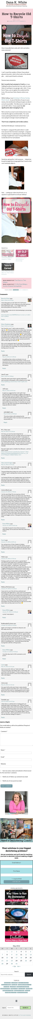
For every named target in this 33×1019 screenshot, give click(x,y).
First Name (16, 871)
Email (3, 757)
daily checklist (23, 982)
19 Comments (21, 21)
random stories (8, 990)
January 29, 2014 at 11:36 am (9, 588)
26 (26, 961)
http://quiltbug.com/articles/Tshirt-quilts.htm (14, 381)
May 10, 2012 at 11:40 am (9, 356)
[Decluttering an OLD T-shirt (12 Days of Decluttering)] (22, 253)
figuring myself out (24, 984)
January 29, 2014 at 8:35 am (8, 542)
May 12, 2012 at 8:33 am (8, 390)
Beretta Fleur (5, 298)
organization (5, 988)
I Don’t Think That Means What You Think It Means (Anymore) (8, 272)
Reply (3, 319)
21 (2, 961)
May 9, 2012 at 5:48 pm (7, 376)
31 (16, 964)
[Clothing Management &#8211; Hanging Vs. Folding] (8, 253)
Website (3, 764)
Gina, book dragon (7, 463)
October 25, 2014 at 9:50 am (10, 651)
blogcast (7, 982)
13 (31, 955)
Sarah (3, 540)
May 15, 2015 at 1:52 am (7, 684)
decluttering (6, 984)
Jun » (18, 966)
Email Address (16, 862)
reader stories (19, 990)
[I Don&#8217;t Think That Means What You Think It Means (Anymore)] (8, 266)
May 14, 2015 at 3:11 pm (7, 666)
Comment (4, 731)
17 (16, 958)
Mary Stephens (6, 324)
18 (21, 958)
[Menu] (16, 1001)
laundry (13, 986)
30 (12, 964)
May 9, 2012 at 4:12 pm (7, 300)
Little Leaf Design (25, 1015)
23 (12, 961)
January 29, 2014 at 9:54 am (8, 558)
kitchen (6, 986)
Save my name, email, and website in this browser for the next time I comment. (15, 772)
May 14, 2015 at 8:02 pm (10, 413)
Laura (3, 665)
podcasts (22, 988)
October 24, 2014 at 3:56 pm (8, 625)
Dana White (6, 524)
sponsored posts (10, 992)
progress (15, 289)
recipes (27, 990)
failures (14, 984)
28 (2, 964)
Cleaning (14, 982)
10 (16, 955)
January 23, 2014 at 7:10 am (8, 491)
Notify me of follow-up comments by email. (15, 777)
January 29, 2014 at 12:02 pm (10, 612)
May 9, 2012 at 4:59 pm (7, 326)
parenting (14, 988)
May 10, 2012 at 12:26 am (8, 431)
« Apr (14, 966)
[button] (25, 1007)
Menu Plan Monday (23, 986)
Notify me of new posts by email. (12, 781)
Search (16, 971)
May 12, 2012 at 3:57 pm (7, 464)
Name (3, 750)
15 (7, 958)
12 (26, 955)
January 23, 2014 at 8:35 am (9, 525)
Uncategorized (22, 992)
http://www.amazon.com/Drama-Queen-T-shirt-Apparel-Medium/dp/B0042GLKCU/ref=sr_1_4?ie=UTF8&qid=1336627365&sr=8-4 (15, 453)
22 (7, 961)
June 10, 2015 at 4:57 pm (7, 701)
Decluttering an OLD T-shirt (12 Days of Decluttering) (21, 259)
